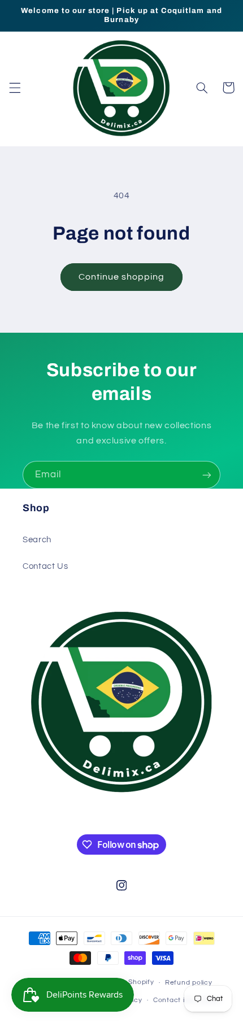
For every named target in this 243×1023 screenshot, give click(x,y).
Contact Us (45, 566)
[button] (15, 88)
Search (37, 540)
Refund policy (188, 983)
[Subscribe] (207, 475)
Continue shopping (122, 276)
